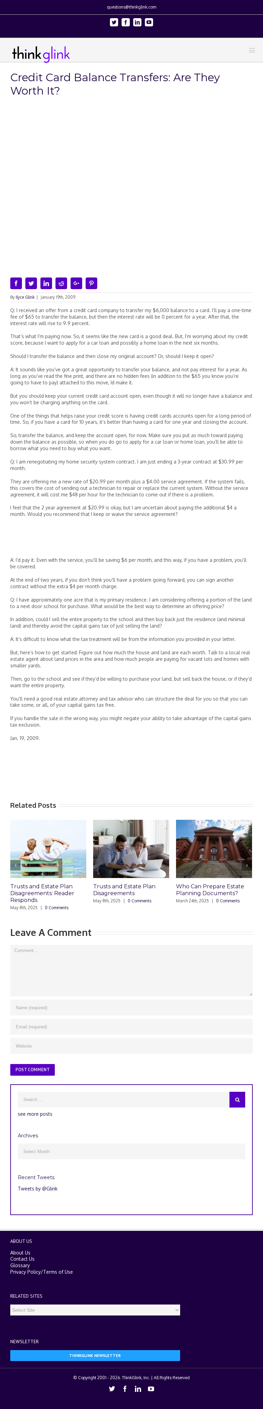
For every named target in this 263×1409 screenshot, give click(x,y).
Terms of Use (58, 1270)
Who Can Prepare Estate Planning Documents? (194, 890)
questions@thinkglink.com (131, 7)
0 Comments (41, 907)
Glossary (20, 1264)
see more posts (35, 1112)
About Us (20, 1251)
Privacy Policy (25, 1270)
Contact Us (22, 1258)
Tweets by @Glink (38, 1187)
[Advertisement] (135, 539)
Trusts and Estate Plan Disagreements (108, 890)
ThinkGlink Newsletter (95, 1354)
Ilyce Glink (25, 297)
